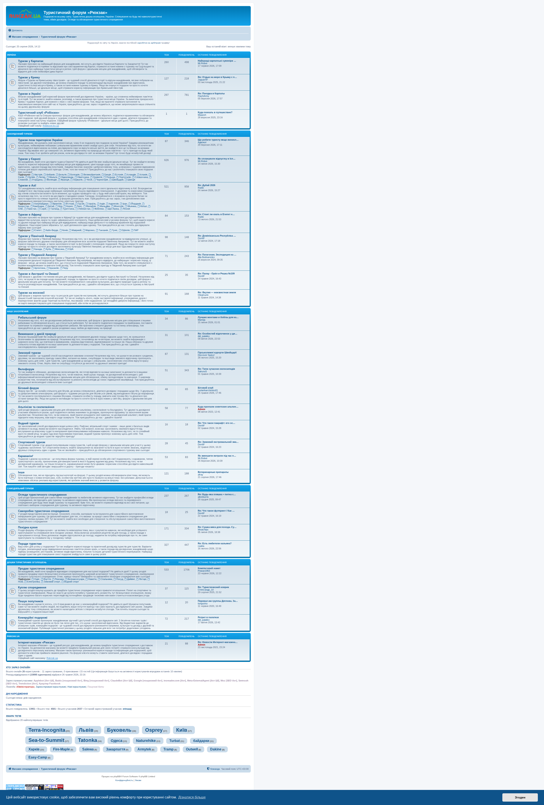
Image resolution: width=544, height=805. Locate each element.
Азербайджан (41, 203)
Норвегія (97, 177)
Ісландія (131, 174)
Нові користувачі (76, 686)
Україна (11, 55)
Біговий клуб (205, 387)
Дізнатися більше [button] (192, 797)
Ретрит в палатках (208, 617)
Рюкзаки (59, 579)
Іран (125, 203)
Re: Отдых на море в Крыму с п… (217, 77)
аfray (200, 474)
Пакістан (31, 208)
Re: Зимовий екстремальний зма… (218, 442)
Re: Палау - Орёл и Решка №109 (216, 273)
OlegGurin (203, 295)
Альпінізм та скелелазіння (36, 407)
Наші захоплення (17, 311)
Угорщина (37, 179)
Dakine (215, 749)
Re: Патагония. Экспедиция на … (217, 254)
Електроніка (33, 581)
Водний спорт (71, 581)
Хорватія (77, 179)
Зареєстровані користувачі (51, 686)
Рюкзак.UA (13, 636)
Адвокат (202, 142)
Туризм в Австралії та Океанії (38, 273)
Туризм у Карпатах (30, 61)
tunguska (202, 603)
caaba (201, 546)
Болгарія (74, 174)
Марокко (90, 230)
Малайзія (91, 206)
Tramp (168, 749)
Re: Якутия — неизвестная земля (217, 292)
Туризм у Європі (29, 159)
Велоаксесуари (76, 579)
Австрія (38, 174)
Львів (86, 730)
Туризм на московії (31, 292)
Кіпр (60, 206)
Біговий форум (28, 388)
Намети (92, 579)
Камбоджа (38, 206)
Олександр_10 (206, 589)
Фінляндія (52, 179)
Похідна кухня (28, 527)
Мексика (59, 249)
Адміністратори (25, 686)
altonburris (203, 497)
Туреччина (68, 208)
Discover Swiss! (206, 355)
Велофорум (26, 369)
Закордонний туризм (19, 134)
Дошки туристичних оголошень (27, 562)
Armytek (144, 749)
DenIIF (201, 238)
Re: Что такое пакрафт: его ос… (216, 423)
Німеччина (83, 177)
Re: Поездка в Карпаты (211, 93)
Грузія (81, 203)
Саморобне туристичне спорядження (43, 511)
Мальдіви (105, 206)
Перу (65, 268)
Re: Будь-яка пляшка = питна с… (217, 494)
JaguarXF (203, 79)
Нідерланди (67, 177)
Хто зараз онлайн (18, 667)
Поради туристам (30, 543)
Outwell (192, 749)
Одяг (37, 579)
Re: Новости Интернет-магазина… (218, 642)
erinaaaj (127, 709)
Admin (201, 409)
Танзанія (103, 230)
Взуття (47, 579)
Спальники (106, 579)
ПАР (136, 230)
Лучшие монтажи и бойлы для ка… (218, 317)
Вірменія (57, 203)
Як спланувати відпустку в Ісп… (216, 158)
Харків (34, 749)
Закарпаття (115, 749)
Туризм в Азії (27, 185)
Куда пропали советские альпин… (218, 406)
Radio (201, 187)
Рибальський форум (32, 317)
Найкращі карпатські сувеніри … (217, 60)
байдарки (201, 741)
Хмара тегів (13, 716)
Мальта (53, 177)
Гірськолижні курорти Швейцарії (217, 352)
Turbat (174, 741)
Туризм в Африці (29, 214)
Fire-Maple (61, 749)
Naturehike (146, 741)
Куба (48, 249)
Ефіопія (126, 230)
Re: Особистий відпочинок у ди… (217, 333)
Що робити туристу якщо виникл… (218, 139)
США (70, 249)
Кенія (65, 230)
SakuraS (202, 371)
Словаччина (141, 177)
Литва (42, 177)
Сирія (43, 208)
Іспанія (143, 174)
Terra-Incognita (46, 730)
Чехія (89, 179)
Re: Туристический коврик (213, 587)
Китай (51, 206)
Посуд (119, 579)
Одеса (116, 741)
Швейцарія (117, 179)
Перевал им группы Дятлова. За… (218, 601)
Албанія (50, 174)
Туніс (115, 230)
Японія (126, 208)
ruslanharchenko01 (208, 390)
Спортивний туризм (31, 442)
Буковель (119, 730)
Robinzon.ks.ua (51, 125)
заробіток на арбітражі (149, 43)
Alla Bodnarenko (206, 257)
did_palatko (204, 336)
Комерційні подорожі (32, 617)
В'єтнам (70, 203)
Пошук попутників (30, 601)
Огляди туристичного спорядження (42, 494)
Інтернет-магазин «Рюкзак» (36, 642)
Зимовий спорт (52, 581)
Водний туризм (28, 423)
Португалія (125, 177)
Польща (110, 177)
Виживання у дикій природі (37, 334)
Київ (181, 730)
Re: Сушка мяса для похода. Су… (217, 527)
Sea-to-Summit (46, 740)
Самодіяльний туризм (20, 488)
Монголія (118, 206)
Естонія (119, 174)
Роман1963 (204, 571)
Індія (102, 203)
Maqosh (202, 115)
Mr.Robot (202, 63)
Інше (21, 472)
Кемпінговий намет (209, 568)
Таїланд (54, 208)
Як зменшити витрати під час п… (217, 455)
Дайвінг (131, 579)
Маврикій (76, 230)
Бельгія (63, 174)
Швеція (131, 179)
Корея (69, 206)
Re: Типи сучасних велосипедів (216, 369)
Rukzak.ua (52, 658)
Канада (38, 249)
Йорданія (136, 203)
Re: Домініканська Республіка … (217, 235)
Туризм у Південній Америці (37, 255)
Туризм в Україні (29, 93)
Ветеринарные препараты (213, 472)
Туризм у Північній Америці (37, 236)
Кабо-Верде (52, 230)
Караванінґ (25, 456)
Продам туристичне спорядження (41, 568)
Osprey (154, 730)
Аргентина (39, 268)
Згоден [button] (520, 797)
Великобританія (92, 174)
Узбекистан (84, 208)
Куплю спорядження (32, 587)
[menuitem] (15, 30)
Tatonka (87, 740)
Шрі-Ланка (113, 208)
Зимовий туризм (29, 352)
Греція (107, 174)
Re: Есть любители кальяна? (215, 543)
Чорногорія (102, 179)
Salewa (88, 749)
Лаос (79, 206)
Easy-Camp (37, 757)
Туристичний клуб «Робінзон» (38, 112)
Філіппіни (99, 208)
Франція (65, 179)
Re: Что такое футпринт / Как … (216, 510)
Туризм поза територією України (40, 140)
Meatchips (203, 529)
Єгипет (38, 230)
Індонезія (114, 203)
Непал (143, 206)
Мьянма (132, 206)
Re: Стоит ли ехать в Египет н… (216, 214)
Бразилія (54, 268)
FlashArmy (203, 96)
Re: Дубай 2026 (206, 185)
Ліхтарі (142, 579)
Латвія (31, 177)
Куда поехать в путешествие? (215, 112)
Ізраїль (92, 203)
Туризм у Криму (29, 77)
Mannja (201, 320)
